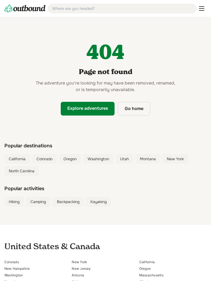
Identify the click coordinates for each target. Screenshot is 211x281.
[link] (25, 8)
